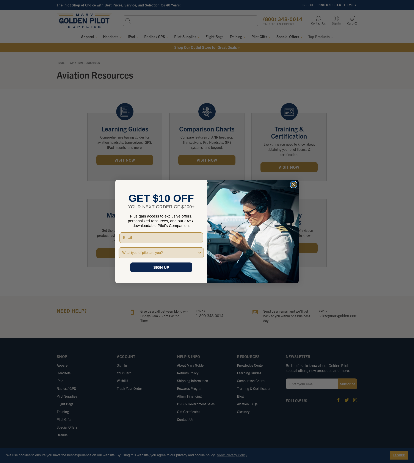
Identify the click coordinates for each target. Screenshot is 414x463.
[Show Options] (200, 253)
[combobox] (160, 253)
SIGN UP (161, 267)
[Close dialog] (293, 184)
